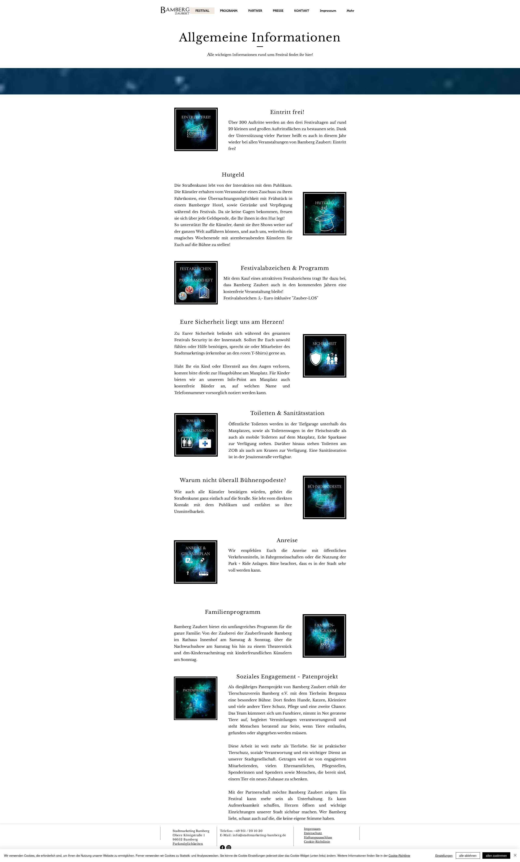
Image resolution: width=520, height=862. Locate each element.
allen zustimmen (496, 855)
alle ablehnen (468, 855)
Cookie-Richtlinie (399, 855)
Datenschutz (313, 833)
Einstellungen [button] (444, 855)
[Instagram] (228, 847)
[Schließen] (515, 855)
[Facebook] (222, 847)
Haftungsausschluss (318, 837)
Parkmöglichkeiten (188, 844)
